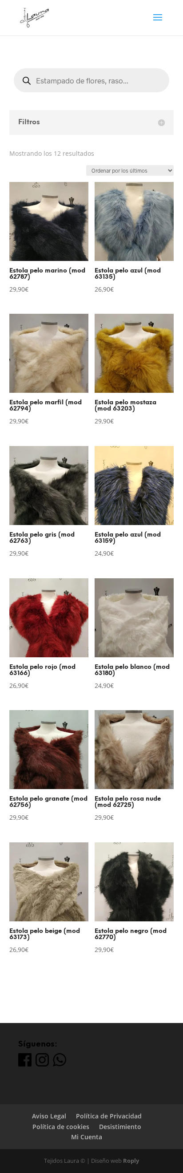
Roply (131, 1161)
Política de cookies (60, 1126)
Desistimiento (120, 1126)
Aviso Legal (49, 1116)
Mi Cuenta (86, 1137)
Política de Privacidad (109, 1116)
